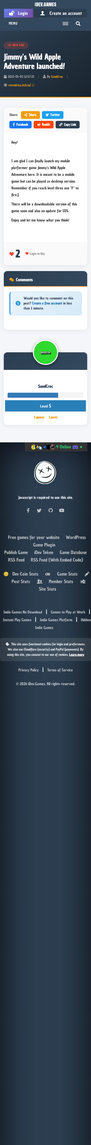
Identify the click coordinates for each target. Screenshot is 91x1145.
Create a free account (47, 303)
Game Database (73, 552)
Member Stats (59, 581)
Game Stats (66, 574)
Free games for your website (34, 537)
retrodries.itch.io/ (19, 85)
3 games (39, 417)
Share (32, 115)
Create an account (64, 13)
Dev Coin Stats (23, 574)
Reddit (46, 124)
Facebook (22, 124)
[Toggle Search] (78, 23)
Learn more (76, 654)
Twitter (55, 115)
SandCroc (57, 76)
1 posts (53, 417)
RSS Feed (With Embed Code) (57, 560)
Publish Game (16, 552)
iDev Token (44, 552)
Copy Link (70, 124)
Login (21, 13)
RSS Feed (17, 560)
